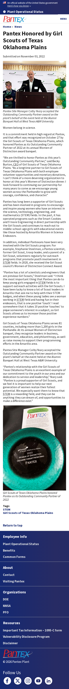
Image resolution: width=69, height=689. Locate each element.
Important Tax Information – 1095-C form (32, 630)
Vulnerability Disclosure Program (26, 637)
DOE (6, 599)
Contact (9, 575)
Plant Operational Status (21, 544)
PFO (6, 612)
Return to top (12, 525)
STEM (6, 509)
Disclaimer (10, 643)
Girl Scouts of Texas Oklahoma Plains (28, 513)
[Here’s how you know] (34, 4)
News (18, 26)
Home (7, 26)
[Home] (14, 19)
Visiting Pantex (13, 581)
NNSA (7, 606)
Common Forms (14, 557)
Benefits (9, 550)
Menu (63, 18)
